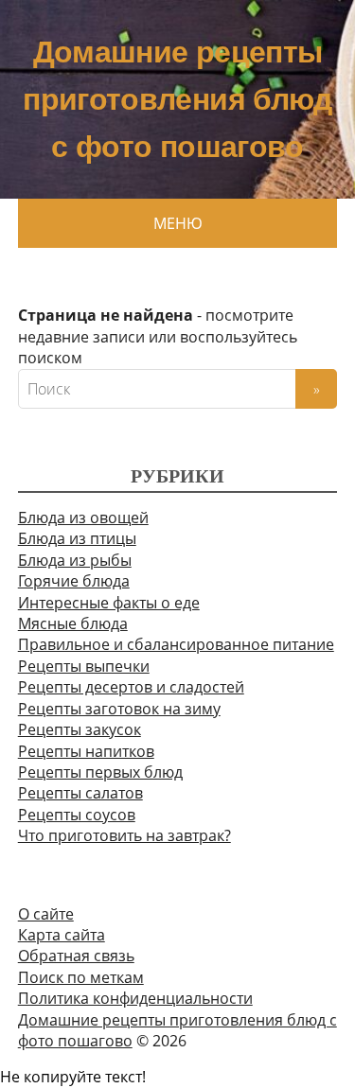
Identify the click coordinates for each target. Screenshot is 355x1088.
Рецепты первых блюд (100, 772)
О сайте (46, 914)
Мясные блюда (73, 623)
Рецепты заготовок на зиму (119, 708)
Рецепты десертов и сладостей (131, 686)
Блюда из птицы (77, 538)
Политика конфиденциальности (135, 998)
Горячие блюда (74, 580)
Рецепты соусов (76, 814)
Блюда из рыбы (75, 560)
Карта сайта (61, 934)
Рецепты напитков (86, 751)
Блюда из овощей (83, 517)
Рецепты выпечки (84, 666)
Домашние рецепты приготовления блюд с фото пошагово (177, 99)
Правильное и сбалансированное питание (176, 644)
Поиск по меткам (81, 977)
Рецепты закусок (79, 729)
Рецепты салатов (80, 792)
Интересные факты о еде (109, 602)
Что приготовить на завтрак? (124, 835)
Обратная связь (76, 955)
